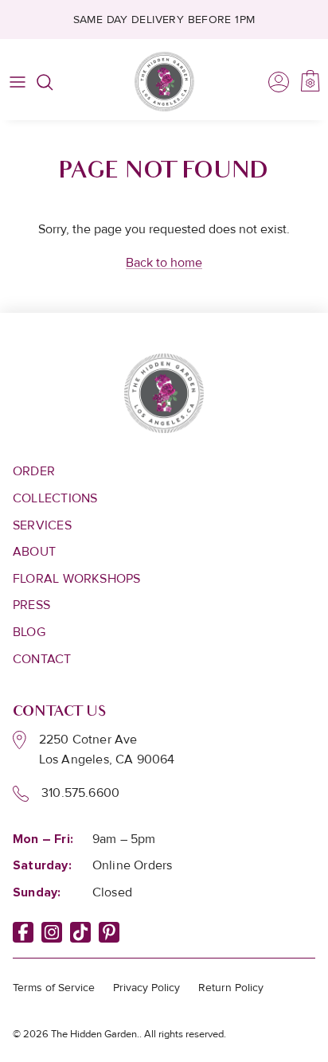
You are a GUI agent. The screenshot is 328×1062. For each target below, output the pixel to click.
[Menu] (17, 82)
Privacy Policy (146, 987)
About (34, 552)
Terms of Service (54, 987)
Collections (55, 498)
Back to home (164, 263)
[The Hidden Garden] (164, 81)
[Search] (52, 82)
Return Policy (231, 987)
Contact (42, 659)
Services (42, 525)
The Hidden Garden (94, 1034)
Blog (29, 632)
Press (31, 605)
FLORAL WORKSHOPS (77, 579)
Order (34, 471)
